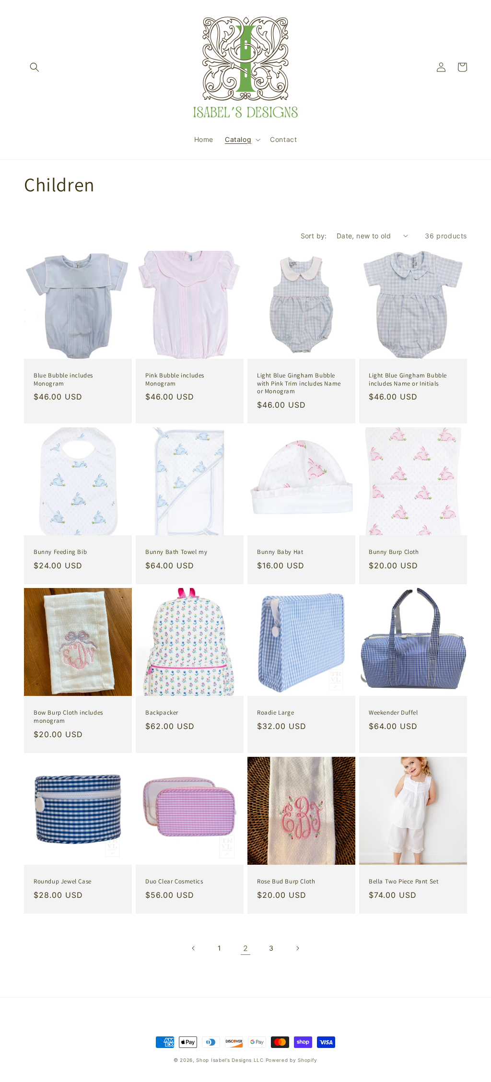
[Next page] (297, 948)
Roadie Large (275, 713)
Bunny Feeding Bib (60, 552)
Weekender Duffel (393, 713)
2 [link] (245, 948)
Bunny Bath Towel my (176, 552)
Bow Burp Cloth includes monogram (68, 717)
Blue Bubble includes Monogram (63, 380)
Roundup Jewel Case (63, 881)
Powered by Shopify (292, 1060)
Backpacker (161, 713)
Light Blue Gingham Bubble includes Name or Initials (408, 380)
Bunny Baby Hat (280, 552)
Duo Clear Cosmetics (174, 881)
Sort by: (314, 236)
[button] (34, 67)
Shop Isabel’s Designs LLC (230, 1060)
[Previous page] (193, 948)
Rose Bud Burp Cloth (286, 881)
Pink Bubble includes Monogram (174, 380)
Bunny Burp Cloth (394, 552)
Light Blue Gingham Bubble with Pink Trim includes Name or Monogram (299, 384)
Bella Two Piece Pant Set (403, 881)
